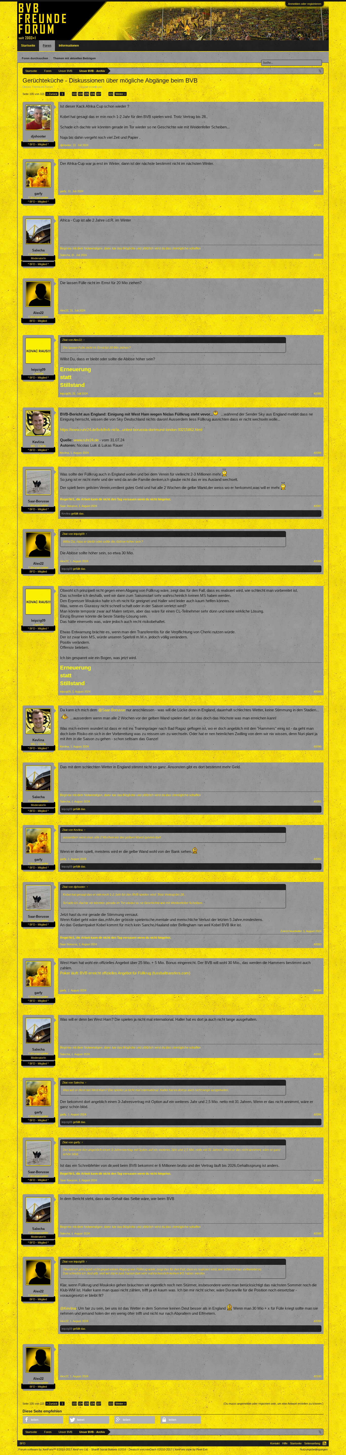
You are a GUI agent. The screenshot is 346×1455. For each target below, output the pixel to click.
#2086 (317, 452)
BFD (22, 1443)
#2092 (317, 858)
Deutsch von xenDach (150, 1449)
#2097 (317, 1180)
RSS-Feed (324, 1443)
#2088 (317, 561)
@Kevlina (68, 1308)
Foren (47, 45)
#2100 (317, 1376)
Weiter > (121, 93)
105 (86, 93)
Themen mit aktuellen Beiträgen (74, 58)
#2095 (317, 1054)
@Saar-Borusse (111, 710)
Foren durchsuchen (35, 58)
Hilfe (284, 1443)
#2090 (317, 746)
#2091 (317, 801)
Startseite (28, 45)
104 (80, 93)
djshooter (38, 136)
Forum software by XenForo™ (53, 1449)
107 (99, 93)
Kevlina (38, 442)
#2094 (317, 990)
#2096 (317, 1114)
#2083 (317, 255)
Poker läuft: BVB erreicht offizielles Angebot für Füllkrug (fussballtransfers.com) (125, 973)
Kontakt (275, 1443)
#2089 (317, 691)
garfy (38, 193)
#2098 (317, 1233)
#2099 (317, 1321)
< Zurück (51, 93)
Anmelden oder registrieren (304, 3)
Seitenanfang (312, 1443)
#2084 (317, 310)
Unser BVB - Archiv (67, 86)
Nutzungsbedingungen (314, 1449)
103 (74, 93)
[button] (43, 1420)
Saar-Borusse (38, 501)
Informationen (69, 45)
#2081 (317, 145)
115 (111, 93)
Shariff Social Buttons (108, 1449)
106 (92, 93)
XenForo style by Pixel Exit (191, 1449)
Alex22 (38, 313)
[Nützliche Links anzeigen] (320, 70)
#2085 (317, 393)
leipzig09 (38, 369)
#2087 (317, 505)
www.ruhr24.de (86, 440)
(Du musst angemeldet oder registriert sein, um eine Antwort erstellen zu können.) (273, 1403)
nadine (107, 86)
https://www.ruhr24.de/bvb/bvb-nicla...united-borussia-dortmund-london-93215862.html (131, 430)
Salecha (38, 250)
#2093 (317, 944)
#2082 (317, 191)
